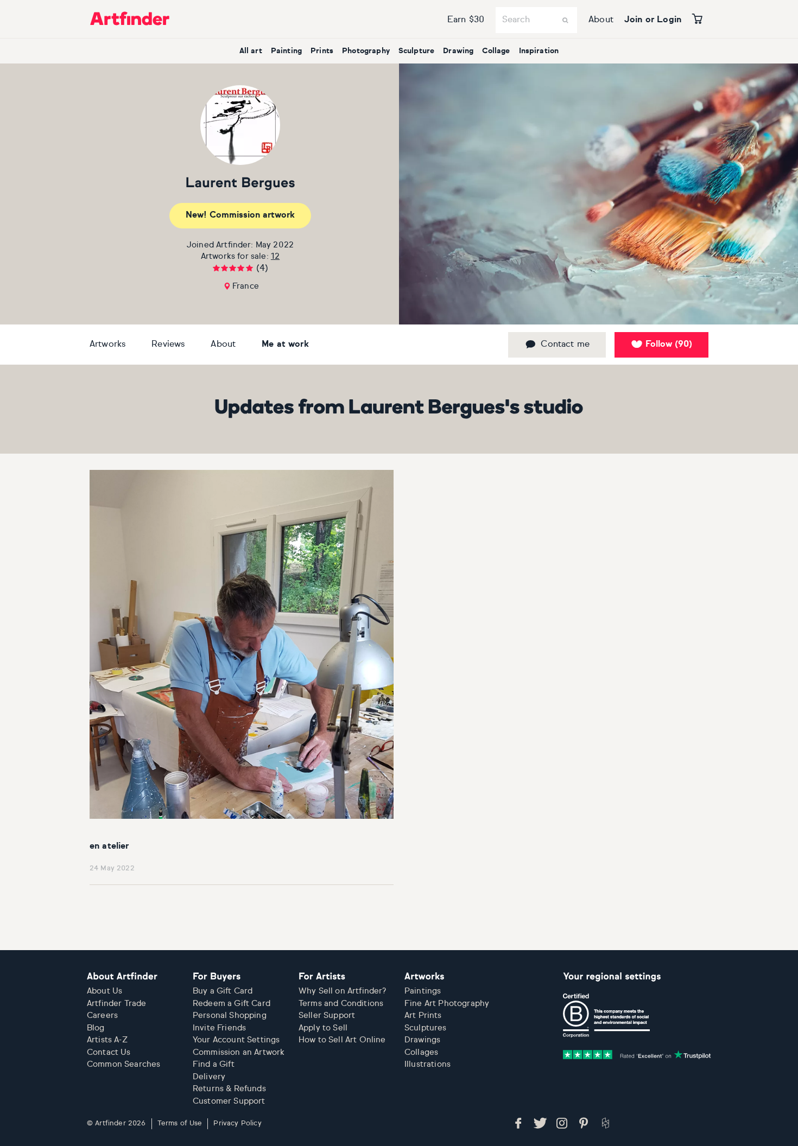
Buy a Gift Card (222, 991)
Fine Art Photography (446, 1003)
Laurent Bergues (240, 183)
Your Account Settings (236, 1040)
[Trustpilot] (637, 1054)
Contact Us (109, 1052)
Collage (496, 51)
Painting (286, 51)
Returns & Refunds (229, 1089)
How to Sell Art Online (342, 1040)
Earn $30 (465, 20)
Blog (96, 1028)
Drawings (422, 1040)
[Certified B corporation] (606, 1015)
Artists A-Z (107, 1040)
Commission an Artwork (238, 1052)
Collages (421, 1052)
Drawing (458, 51)
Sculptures (425, 1028)
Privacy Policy (237, 1123)
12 (275, 256)
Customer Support (229, 1101)
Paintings (422, 991)
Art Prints (423, 1015)
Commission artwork (240, 215)
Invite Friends (219, 1028)
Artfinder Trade (116, 1003)
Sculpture (416, 51)
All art (250, 51)
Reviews (168, 344)
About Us (104, 991)
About (600, 20)
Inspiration (539, 51)
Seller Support (327, 1015)
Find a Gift (214, 1064)
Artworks (107, 344)
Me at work (285, 344)
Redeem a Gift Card (231, 1003)
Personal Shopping (230, 1015)
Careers (102, 1015)
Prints (322, 51)
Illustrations (427, 1064)
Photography (366, 51)
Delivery (209, 1077)
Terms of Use (179, 1123)
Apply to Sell (323, 1028)
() (668, 344)
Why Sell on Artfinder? (343, 991)
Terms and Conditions (341, 1003)
